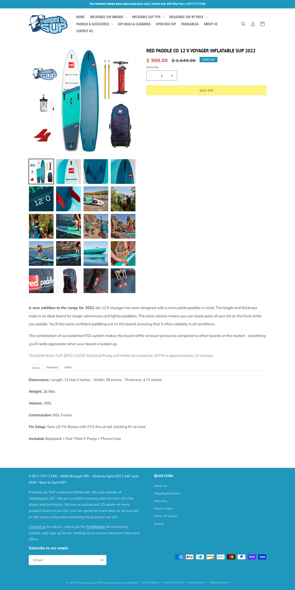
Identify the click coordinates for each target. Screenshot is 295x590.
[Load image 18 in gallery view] (68, 280)
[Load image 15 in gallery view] (95, 253)
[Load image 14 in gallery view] (68, 253)
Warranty (160, 501)
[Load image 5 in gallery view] (41, 198)
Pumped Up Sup (87, 582)
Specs (36, 367)
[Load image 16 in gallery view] (123, 253)
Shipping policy (219, 582)
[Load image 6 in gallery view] (68, 198)
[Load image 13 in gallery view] (41, 253)
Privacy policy (196, 582)
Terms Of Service (166, 516)
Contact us (37, 526)
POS (100, 582)
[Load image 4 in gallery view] (123, 171)
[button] (108, 17)
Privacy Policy (163, 508)
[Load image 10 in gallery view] (68, 226)
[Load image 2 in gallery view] (68, 171)
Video (68, 367)
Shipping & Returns (167, 493)
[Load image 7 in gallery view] (95, 198)
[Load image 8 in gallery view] (123, 198)
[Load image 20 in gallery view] (123, 280)
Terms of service (173, 582)
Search (159, 524)
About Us (160, 486)
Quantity (152, 67)
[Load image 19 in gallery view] (95, 280)
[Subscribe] (101, 560)
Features (52, 367)
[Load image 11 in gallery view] (95, 226)
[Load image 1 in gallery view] (41, 171)
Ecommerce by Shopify (124, 582)
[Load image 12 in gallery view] (123, 226)
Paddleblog (95, 526)
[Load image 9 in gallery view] (41, 226)
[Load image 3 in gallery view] (95, 171)
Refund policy (150, 582)
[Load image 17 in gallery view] (41, 280)
